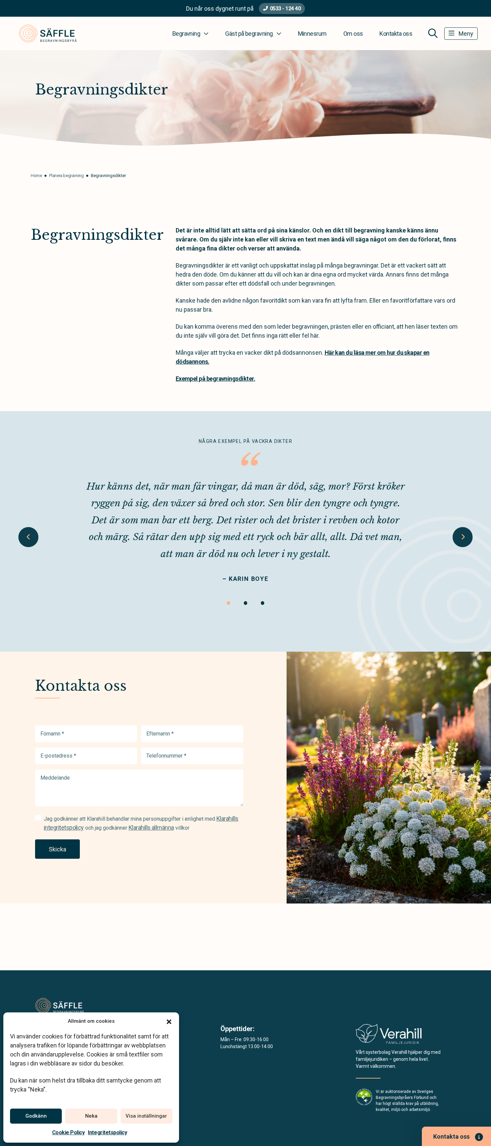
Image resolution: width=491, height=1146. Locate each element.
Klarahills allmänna (151, 827)
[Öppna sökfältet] (433, 33)
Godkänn (36, 1116)
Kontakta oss (395, 33)
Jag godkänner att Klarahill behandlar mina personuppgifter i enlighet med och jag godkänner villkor (141, 823)
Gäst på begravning (249, 33)
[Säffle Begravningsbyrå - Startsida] (71, 1005)
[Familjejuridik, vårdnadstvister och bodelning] (389, 1036)
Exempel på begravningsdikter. (215, 378)
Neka (91, 1116)
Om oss (353, 33)
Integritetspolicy (107, 1132)
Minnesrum (312, 33)
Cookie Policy (68, 1132)
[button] (169, 1021)
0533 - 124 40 (285, 8)
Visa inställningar (146, 1116)
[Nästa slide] (463, 537)
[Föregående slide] (28, 537)
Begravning (186, 33)
